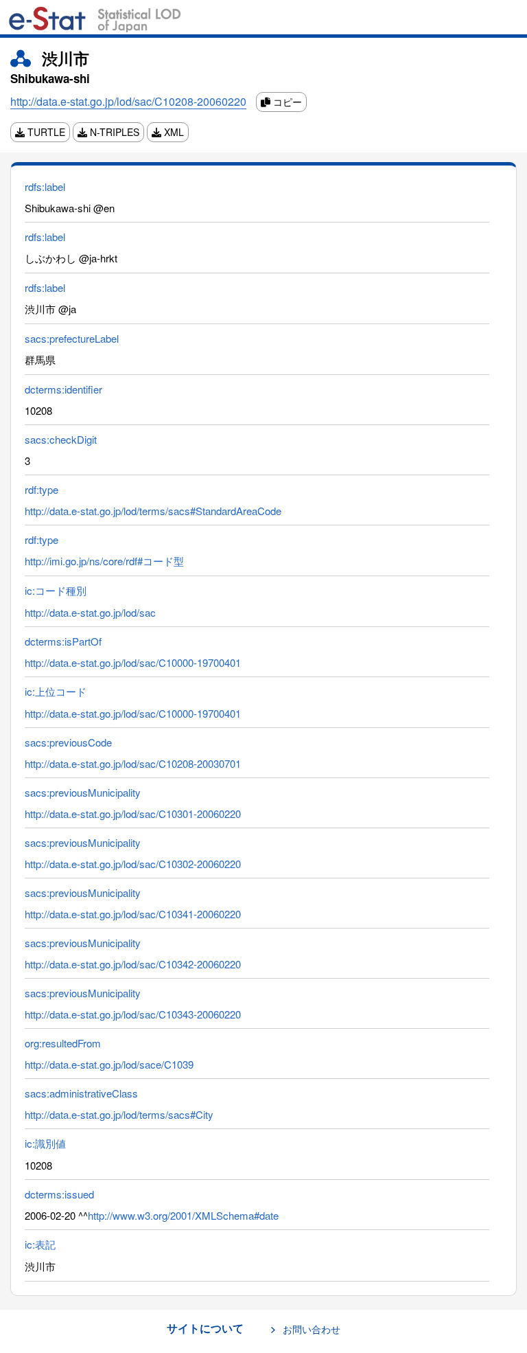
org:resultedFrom (63, 1043)
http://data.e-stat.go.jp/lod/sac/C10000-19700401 (133, 662)
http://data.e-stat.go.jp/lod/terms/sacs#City (119, 1114)
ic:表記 (40, 1244)
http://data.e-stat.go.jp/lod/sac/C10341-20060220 (133, 914)
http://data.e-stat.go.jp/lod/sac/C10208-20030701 (133, 763)
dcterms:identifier (63, 389)
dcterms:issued (59, 1194)
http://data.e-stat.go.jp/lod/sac (90, 612)
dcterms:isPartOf (63, 641)
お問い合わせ (311, 1329)
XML (172, 132)
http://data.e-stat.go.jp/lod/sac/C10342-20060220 (133, 964)
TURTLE (45, 132)
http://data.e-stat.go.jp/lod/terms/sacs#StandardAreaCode (153, 510)
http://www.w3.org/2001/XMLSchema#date (183, 1215)
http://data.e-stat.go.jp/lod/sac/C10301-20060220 (133, 813)
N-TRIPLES (113, 132)
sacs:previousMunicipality (83, 792)
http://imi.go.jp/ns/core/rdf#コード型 (104, 561)
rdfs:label (45, 186)
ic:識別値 (45, 1143)
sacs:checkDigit (61, 439)
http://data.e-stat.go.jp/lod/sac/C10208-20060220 (128, 101)
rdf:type (41, 489)
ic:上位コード (55, 691)
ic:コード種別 (55, 590)
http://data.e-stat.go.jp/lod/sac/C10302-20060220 (133, 863)
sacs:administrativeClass (81, 1093)
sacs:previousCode (68, 742)
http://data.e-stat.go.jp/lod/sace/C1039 (109, 1064)
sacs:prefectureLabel (72, 338)
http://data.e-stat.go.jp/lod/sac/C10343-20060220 (133, 1014)
